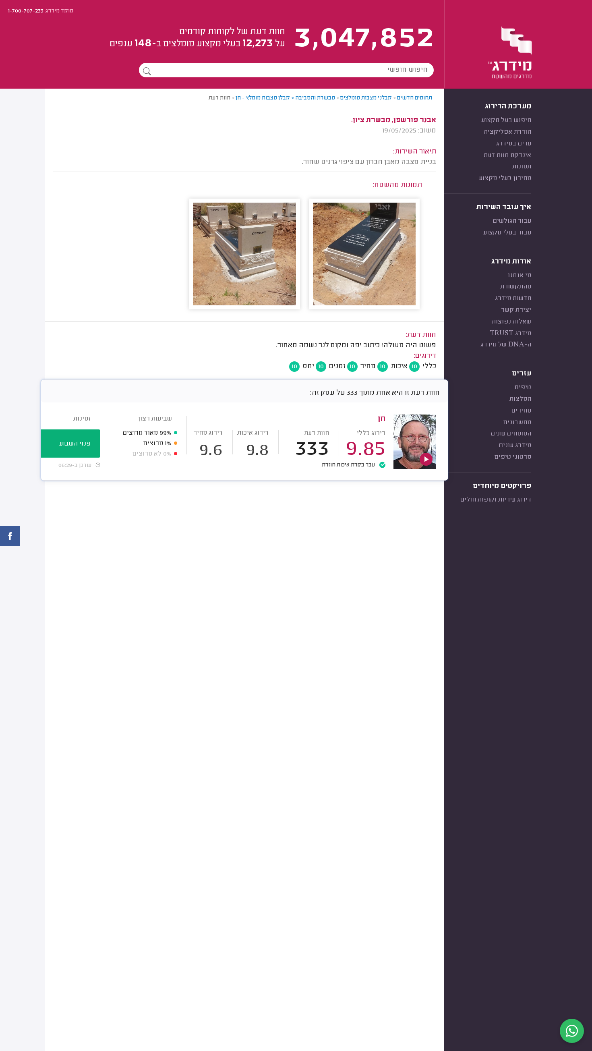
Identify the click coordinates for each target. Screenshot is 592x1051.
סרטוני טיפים (513, 457)
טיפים (523, 387)
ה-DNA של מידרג (505, 344)
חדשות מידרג (513, 298)
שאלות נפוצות (511, 321)
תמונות (521, 166)
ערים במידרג (513, 143)
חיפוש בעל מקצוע (506, 120)
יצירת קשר (516, 310)
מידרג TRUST (510, 333)
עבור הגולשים (512, 221)
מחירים (521, 411)
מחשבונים (517, 422)
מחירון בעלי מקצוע (505, 178)
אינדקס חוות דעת (507, 155)
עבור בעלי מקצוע (507, 232)
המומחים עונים (511, 433)
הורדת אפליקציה (507, 132)
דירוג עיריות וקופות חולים (495, 500)
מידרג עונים (515, 445)
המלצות (520, 399)
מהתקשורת (515, 286)
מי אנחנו (519, 275)
